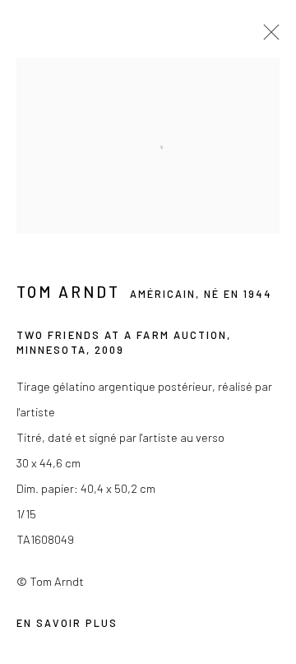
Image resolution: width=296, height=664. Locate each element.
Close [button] (267, 37)
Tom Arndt (68, 291)
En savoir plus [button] (67, 622)
